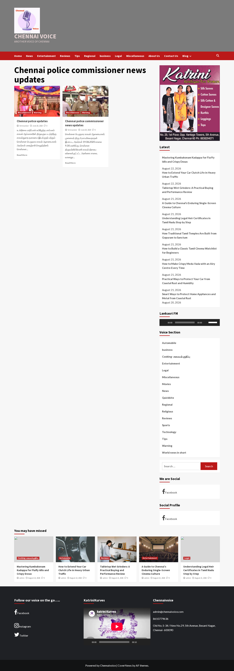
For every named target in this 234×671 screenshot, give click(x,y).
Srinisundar (24, 126)
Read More (22, 155)
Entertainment (46, 56)
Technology (169, 432)
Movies (166, 384)
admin (21, 578)
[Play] (164, 322)
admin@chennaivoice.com (168, 611)
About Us (154, 56)
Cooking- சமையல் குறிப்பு (176, 356)
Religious (167, 411)
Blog (185, 56)
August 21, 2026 (117, 578)
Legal (118, 56)
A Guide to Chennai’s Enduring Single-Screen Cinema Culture (189, 205)
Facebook (171, 492)
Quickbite (168, 397)
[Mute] (205, 322)
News (29, 56)
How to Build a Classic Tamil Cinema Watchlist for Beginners (189, 250)
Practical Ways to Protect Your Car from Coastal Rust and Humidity (186, 281)
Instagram (25, 626)
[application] (189, 322)
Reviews (65, 56)
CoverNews (125, 665)
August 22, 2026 (34, 578)
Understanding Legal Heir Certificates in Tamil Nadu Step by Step (186, 220)
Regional (89, 56)
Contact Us (171, 56)
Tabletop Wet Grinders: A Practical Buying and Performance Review (187, 189)
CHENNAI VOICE (35, 36)
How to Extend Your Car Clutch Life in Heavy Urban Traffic (188, 174)
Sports (166, 425)
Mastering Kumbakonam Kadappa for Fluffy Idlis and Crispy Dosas (188, 159)
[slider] (213, 322)
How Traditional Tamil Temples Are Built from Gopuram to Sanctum (189, 235)
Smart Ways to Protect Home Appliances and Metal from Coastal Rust (189, 296)
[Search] (217, 56)
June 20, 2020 (38, 126)
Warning (37, 112)
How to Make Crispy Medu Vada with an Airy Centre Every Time (188, 265)
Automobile (169, 342)
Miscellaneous (135, 56)
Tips (77, 56)
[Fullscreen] (146, 642)
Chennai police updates (32, 121)
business (105, 56)
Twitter (23, 635)
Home (18, 56)
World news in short (174, 452)
